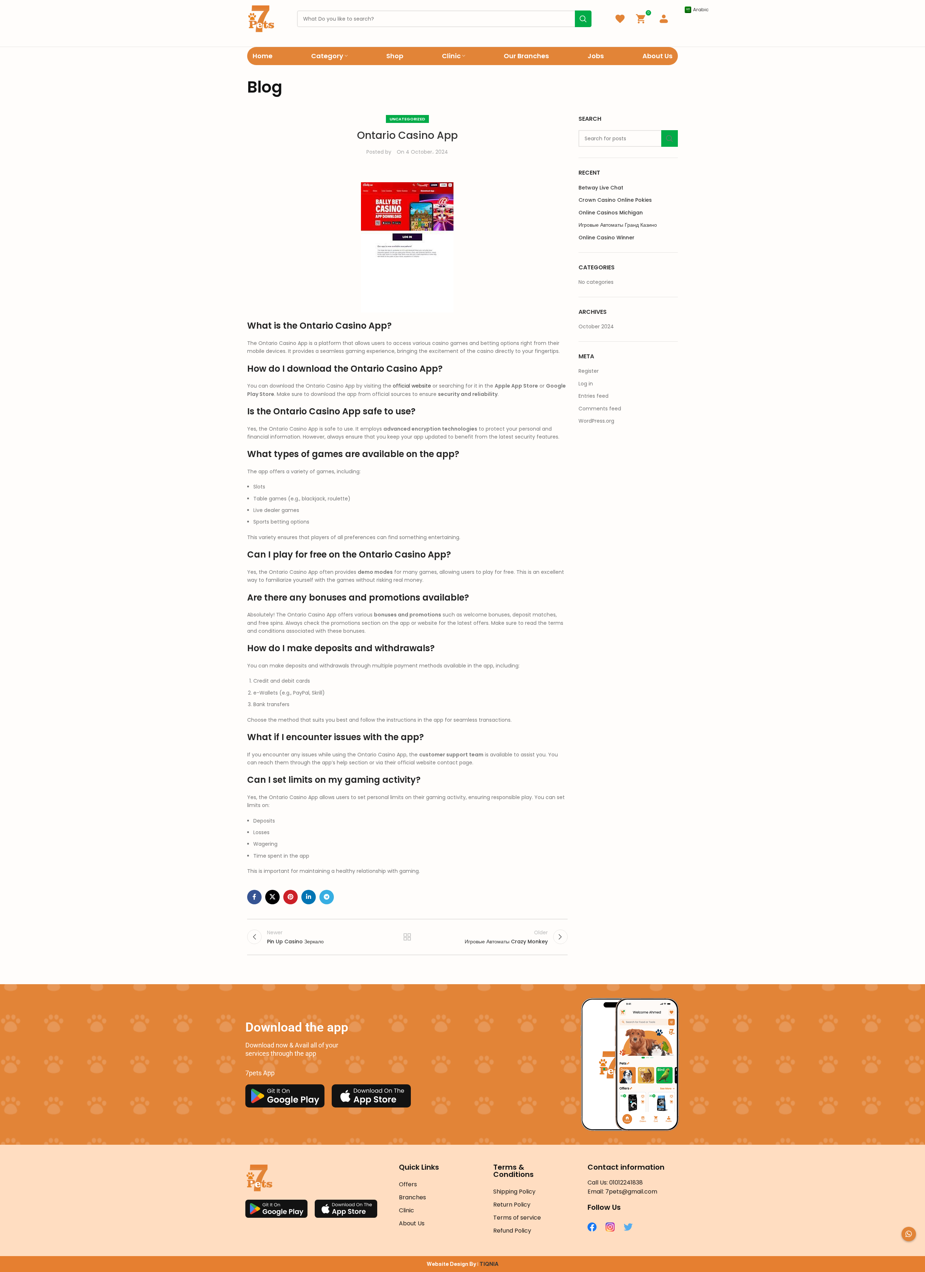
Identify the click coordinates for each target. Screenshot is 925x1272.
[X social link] (272, 897)
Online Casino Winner (606, 237)
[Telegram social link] (326, 897)
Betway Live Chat (600, 187)
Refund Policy (512, 1230)
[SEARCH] (669, 138)
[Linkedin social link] (308, 897)
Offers (408, 1184)
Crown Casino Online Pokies (615, 200)
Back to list (407, 937)
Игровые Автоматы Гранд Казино (617, 225)
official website (412, 385)
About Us (412, 1223)
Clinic (406, 1210)
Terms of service (517, 1217)
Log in (585, 383)
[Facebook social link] (254, 897)
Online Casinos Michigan (610, 212)
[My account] (663, 19)
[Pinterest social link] (290, 897)
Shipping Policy (514, 1191)
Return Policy (511, 1204)
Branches (412, 1197)
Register (588, 371)
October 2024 (596, 326)
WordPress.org (596, 420)
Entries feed (593, 396)
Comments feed (599, 408)
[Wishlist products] (620, 19)
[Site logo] (261, 18)
